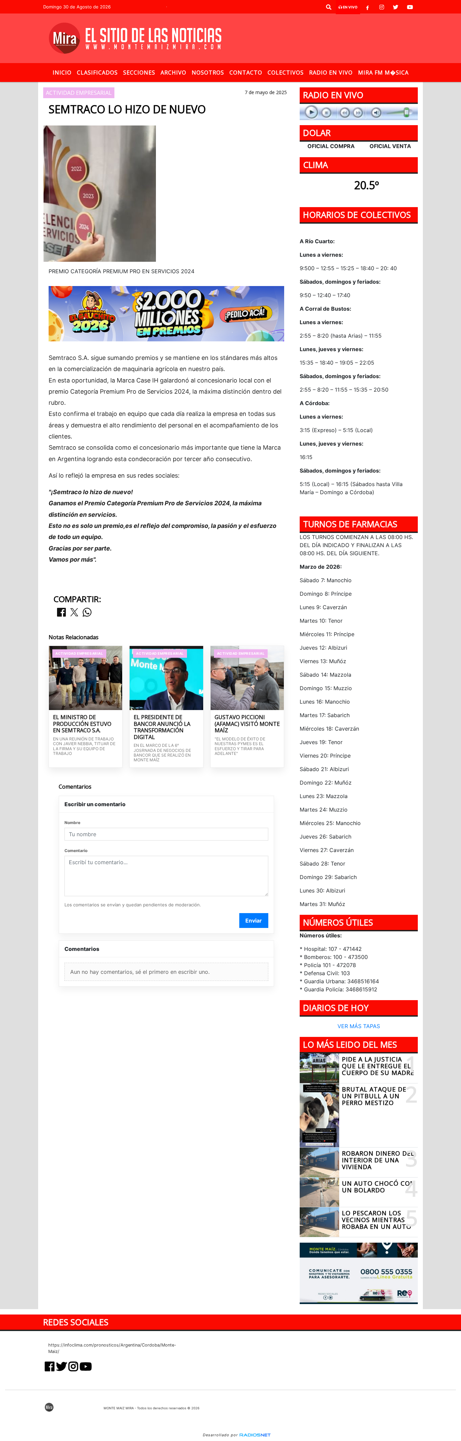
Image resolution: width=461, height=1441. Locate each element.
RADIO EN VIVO (331, 72)
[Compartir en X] (74, 612)
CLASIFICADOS (97, 72)
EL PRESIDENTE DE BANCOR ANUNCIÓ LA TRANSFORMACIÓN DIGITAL (162, 727)
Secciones (139, 72)
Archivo (173, 72)
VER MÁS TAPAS (358, 1026)
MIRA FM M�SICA (383, 72)
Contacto (245, 72)
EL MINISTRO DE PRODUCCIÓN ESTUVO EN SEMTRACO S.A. (82, 724)
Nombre (72, 822)
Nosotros (208, 72)
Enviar (253, 920)
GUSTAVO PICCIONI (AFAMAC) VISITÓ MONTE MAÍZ (247, 724)
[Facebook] (367, 7)
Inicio (62, 72)
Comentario (75, 850)
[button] (329, 7)
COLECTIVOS (286, 72)
